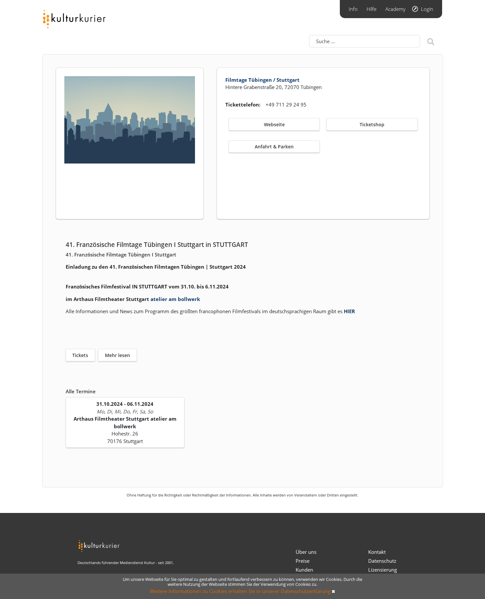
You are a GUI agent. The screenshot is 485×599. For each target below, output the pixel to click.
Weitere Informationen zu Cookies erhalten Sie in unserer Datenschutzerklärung (240, 591)
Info (353, 9)
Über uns (306, 552)
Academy (395, 9)
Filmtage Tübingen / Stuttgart (262, 79)
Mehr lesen (117, 355)
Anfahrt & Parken (274, 146)
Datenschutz (382, 560)
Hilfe (371, 9)
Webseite (274, 124)
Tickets (80, 355)
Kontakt (377, 552)
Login (427, 9)
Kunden (304, 569)
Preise (302, 560)
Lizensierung (382, 569)
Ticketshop (372, 124)
